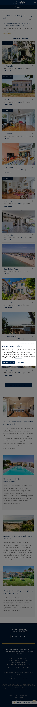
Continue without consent (27, 343)
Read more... (18, 358)
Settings (20, 362)
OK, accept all (8, 362)
